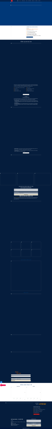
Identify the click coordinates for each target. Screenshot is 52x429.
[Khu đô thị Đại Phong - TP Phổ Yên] (13, 1)
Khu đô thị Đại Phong (33, 84)
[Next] (24, 392)
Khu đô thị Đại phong (18, 98)
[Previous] (11, 392)
